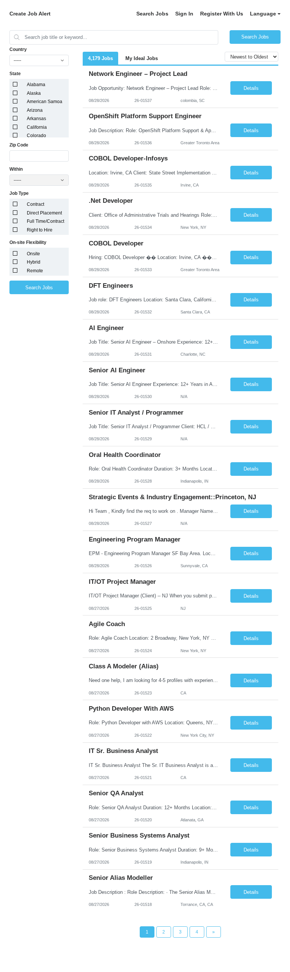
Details (251, 88)
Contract (35, 204)
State (15, 73)
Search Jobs (152, 14)
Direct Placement (44, 213)
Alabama (36, 84)
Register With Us (221, 14)
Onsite (33, 253)
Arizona (35, 110)
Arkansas (36, 118)
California (37, 127)
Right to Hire (39, 230)
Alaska (34, 93)
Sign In (184, 14)
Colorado (36, 135)
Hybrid (33, 262)
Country (18, 49)
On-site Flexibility (27, 242)
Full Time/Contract (45, 221)
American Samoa (44, 101)
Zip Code (18, 145)
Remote (35, 270)
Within (16, 169)
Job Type (19, 193)
